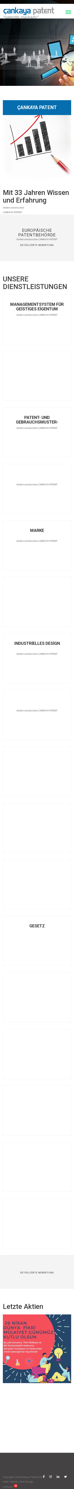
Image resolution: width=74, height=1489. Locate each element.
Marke (37, 530)
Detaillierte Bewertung (37, 245)
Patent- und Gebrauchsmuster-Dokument (37, 419)
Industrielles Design (37, 643)
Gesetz (37, 926)
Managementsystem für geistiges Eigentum (37, 306)
